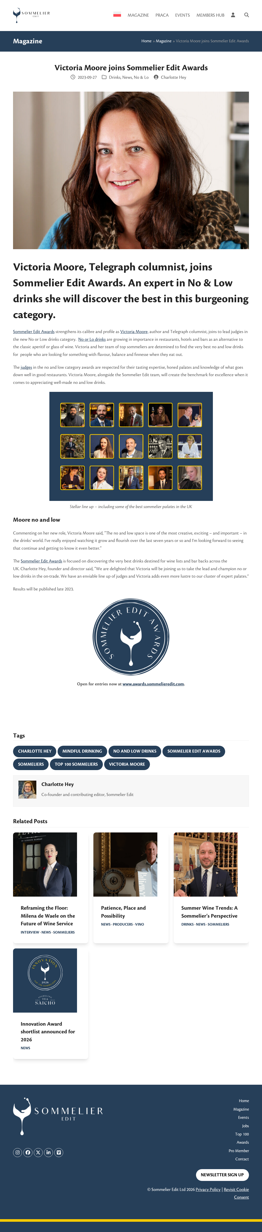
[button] (246, 15)
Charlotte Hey (34, 751)
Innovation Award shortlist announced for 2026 (48, 1032)
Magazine (163, 41)
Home (146, 41)
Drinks (115, 77)
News (127, 77)
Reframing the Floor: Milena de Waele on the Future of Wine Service (48, 916)
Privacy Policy (208, 1189)
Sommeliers (31, 764)
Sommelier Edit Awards (33, 331)
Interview (30, 932)
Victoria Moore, (134, 331)
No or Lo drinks (92, 339)
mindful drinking (82, 751)
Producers (123, 924)
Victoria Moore (127, 764)
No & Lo (141, 77)
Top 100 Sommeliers (76, 764)
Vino (139, 924)
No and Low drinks (134, 751)
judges (26, 367)
